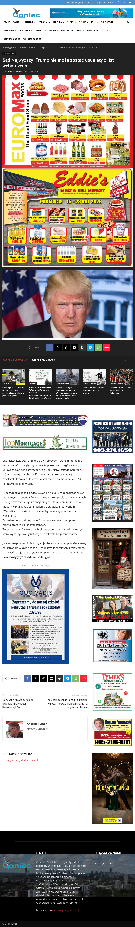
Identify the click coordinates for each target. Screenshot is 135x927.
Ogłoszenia (107, 22)
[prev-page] (125, 360)
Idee (93, 22)
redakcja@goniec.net (66, 910)
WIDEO (52, 30)
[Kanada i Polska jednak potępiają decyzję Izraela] (94, 377)
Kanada (29, 22)
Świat (16, 22)
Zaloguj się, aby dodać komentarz (22, 760)
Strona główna (9, 47)
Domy (79, 30)
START (7, 22)
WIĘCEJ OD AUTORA (43, 360)
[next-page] (131, 360)
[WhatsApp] (98, 347)
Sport (70, 22)
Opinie (82, 22)
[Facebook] (49, 347)
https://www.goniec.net (37, 729)
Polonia (43, 22)
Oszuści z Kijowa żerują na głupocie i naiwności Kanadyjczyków (17, 703)
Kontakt (65, 30)
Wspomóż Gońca (32, 39)
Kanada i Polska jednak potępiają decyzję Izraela (93, 390)
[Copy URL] (66, 347)
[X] (58, 347)
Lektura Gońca (12, 39)
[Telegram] (90, 347)
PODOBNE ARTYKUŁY (14, 360)
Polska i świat (26, 47)
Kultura (57, 22)
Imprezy (39, 30)
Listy (103, 30)
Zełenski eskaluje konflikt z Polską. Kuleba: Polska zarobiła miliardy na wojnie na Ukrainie (67, 703)
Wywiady (9, 30)
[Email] (74, 347)
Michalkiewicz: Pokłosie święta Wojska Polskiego (121, 390)
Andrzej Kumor (15, 71)
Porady (91, 30)
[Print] (82, 347)
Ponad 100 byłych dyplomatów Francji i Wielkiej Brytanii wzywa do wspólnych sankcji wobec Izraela (66, 393)
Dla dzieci (24, 30)
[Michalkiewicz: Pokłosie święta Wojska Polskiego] (121, 377)
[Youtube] (111, 864)
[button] (128, 22)
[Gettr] (106, 347)
